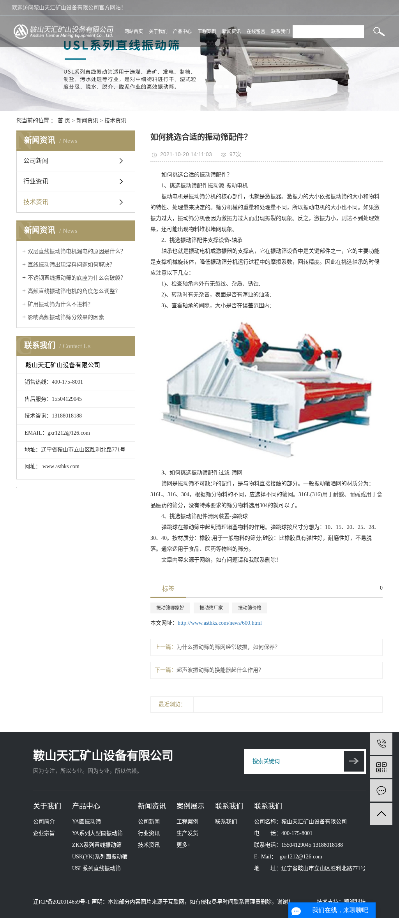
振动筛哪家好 (170, 608)
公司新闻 (35, 160)
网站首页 (133, 31)
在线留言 (256, 31)
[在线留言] (381, 790)
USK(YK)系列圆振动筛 (99, 857)
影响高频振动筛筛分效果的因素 (66, 317)
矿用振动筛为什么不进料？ (60, 304)
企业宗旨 (44, 833)
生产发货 (187, 833)
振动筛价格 (249, 608)
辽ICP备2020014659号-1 (61, 902)
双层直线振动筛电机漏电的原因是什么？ (77, 251)
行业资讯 (35, 181)
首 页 (64, 120)
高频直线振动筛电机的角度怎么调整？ (74, 291)
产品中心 (182, 31)
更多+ (184, 845)
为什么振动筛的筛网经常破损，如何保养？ (228, 647)
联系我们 (280, 31)
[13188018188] (381, 744)
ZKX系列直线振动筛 (97, 845)
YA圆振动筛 (86, 822)
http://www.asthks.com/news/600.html (220, 623)
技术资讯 (115, 120)
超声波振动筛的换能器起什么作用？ (220, 670)
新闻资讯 (231, 31)
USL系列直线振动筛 (96, 868)
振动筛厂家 (211, 608)
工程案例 (207, 31)
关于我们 (158, 31)
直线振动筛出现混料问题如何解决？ (71, 265)
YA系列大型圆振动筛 (97, 833)
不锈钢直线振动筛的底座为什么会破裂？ (77, 278)
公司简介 (44, 822)
